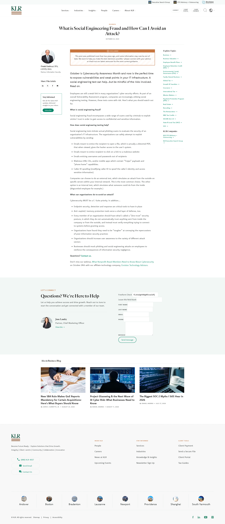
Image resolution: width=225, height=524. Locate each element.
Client (185, 10)
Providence (150, 504)
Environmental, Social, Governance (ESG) (171, 72)
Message (121, 335)
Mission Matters (169, 95)
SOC (165, 126)
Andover (23, 504)
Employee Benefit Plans (171, 62)
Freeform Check (125, 294)
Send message (127, 340)
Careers (116, 10)
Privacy (46, 517)
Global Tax (167, 80)
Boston (49, 504)
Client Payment (185, 445)
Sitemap (36, 517)
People (104, 10)
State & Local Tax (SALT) (171, 122)
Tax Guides (183, 463)
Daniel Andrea (98, 407)
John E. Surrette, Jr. (51, 407)
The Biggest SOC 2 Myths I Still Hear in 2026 (161, 398)
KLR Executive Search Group (173, 141)
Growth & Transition (170, 84)
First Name (123, 305)
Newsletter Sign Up (145, 463)
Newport (125, 504)
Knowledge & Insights (146, 457)
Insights (92, 10)
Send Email (27, 466)
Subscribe (48, 110)
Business (166, 55)
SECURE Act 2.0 (168, 119)
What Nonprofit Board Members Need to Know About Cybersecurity (123, 261)
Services (65, 10)
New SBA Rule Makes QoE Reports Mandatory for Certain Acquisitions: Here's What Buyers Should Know (61, 400)
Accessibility (57, 517)
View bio (59, 327)
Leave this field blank (127, 299)
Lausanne (100, 504)
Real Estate (167, 104)
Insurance (167, 88)
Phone (121, 319)
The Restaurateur (169, 111)
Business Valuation (170, 59)
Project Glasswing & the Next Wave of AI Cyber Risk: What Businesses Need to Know (112, 400)
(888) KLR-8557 (27, 459)
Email (120, 314)
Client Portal (184, 457)
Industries (79, 10)
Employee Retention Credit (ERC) (172, 67)
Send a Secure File (187, 451)
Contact (175, 10)
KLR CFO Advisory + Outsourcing (170, 136)
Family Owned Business (171, 77)
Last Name (122, 309)
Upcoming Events (103, 463)
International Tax (169, 91)
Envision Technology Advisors (134, 265)
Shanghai (176, 504)
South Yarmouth (201, 504)
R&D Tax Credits (169, 115)
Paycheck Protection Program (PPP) (173, 100)
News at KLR (101, 457)
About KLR (130, 10)
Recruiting (167, 108)
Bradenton (74, 504)
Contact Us (27, 472)
